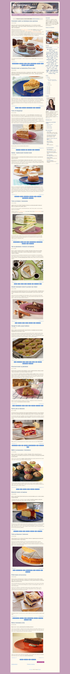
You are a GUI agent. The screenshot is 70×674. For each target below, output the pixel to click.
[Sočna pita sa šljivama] (55, 43)
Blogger (39, 669)
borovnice (21, 618)
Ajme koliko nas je (15, 63)
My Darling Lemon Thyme (51, 151)
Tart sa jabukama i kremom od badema (22, 246)
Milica (49, 19)
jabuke (23, 405)
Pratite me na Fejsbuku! (50, 27)
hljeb (47, 55)
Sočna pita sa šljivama (18, 408)
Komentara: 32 (14, 321)
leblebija (38, 63)
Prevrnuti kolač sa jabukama (19, 366)
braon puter (18, 149)
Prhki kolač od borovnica (18, 575)
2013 (48, 92)
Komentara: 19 (14, 240)
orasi (29, 405)
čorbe (50, 72)
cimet (14, 405)
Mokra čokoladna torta (18, 622)
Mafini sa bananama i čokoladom (21, 450)
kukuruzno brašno (29, 570)
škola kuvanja (55, 72)
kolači (28, 63)
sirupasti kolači (25, 363)
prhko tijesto (41, 618)
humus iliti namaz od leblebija (36, 31)
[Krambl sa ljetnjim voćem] (49, 43)
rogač (27, 65)
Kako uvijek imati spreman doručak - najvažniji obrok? (52, 80)
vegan (47, 70)
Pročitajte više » (41, 61)
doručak (56, 52)
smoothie (52, 68)
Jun (48, 78)
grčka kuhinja (55, 54)
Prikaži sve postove (36, 18)
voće (42, 405)
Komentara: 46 (14, 194)
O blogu (45, 14)
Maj (48, 82)
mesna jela (50, 61)
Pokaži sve (57, 163)
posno (47, 66)
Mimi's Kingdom (49, 141)
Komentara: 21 (14, 61)
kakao (25, 63)
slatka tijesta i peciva (32, 445)
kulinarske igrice (33, 63)
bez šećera (50, 49)
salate (48, 68)
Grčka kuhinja (49, 125)
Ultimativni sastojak (38, 211)
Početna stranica (31, 664)
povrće (51, 66)
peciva (52, 64)
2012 (48, 93)
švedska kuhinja (29, 107)
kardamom (31, 196)
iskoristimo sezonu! (53, 55)
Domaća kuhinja (49, 128)
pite (22, 445)
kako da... (56, 56)
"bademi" (19, 98)
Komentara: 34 (14, 657)
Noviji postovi (14, 664)
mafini (42, 63)
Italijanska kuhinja (49, 124)
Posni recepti (28, 14)
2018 (48, 77)
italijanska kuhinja (49, 56)
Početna (15, 14)
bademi (17, 107)
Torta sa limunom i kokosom (19, 534)
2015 (48, 89)
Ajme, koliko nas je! (24, 29)
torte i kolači (32, 65)
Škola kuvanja (37, 14)
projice (53, 67)
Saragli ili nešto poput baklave (20, 326)
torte (34, 107)
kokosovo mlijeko (19, 570)
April (48, 83)
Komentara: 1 (14, 568)
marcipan (27, 531)
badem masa (17, 196)
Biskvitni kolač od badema (19, 492)
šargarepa (29, 149)
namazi (54, 61)
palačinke (56, 62)
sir (26, 149)
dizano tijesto (26, 196)
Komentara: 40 (14, 487)
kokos (14, 570)
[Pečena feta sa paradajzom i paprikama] (49, 37)
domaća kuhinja (18, 405)
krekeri (55, 58)
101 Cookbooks (49, 149)
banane (18, 489)
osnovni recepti (50, 62)
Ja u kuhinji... (49, 131)
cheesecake (55, 49)
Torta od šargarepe (16, 110)
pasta (49, 64)
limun (34, 570)
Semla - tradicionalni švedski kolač (21, 152)
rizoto (56, 67)
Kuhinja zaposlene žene (29, 30)
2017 (48, 86)
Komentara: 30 (14, 616)
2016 (48, 88)
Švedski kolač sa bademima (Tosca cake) (23, 68)
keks (49, 58)
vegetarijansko (54, 70)
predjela (56, 66)
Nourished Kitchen (50, 160)
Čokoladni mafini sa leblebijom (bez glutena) (24, 21)
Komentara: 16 (14, 403)
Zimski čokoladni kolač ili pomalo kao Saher (24, 287)
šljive (37, 445)
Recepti (21, 14)
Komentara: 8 (14, 529)
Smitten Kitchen (49, 157)
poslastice (23, 65)
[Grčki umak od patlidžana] (55, 37)
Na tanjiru (19, 5)
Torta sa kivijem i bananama (19, 201)
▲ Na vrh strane (40, 662)
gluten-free (21, 63)
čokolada (24, 489)
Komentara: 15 (14, 360)
